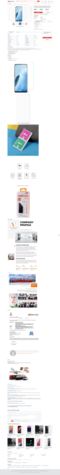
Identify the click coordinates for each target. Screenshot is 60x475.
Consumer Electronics (11, 4)
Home (8, 4)
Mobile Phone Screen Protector (19, 4)
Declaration (36, 472)
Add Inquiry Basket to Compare (20, 26)
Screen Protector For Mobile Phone (45, 465)
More (8, 468)
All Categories (9, 3)
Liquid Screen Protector (25, 462)
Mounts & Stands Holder (43, 454)
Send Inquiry (38, 12)
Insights (45, 470)
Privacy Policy (39, 472)
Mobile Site (43, 470)
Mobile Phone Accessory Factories (17, 465)
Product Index (41, 470)
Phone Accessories (20, 454)
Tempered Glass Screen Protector (25, 4)
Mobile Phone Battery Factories (25, 465)
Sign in (51, 1)
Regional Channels (37, 470)
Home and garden (20, 456)
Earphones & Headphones (21, 455)
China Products (17, 470)
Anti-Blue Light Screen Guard (11, 462)
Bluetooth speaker (32, 455)
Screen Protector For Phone (37, 465)
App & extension (44, 3)
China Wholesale (27, 470)
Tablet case (9, 455)
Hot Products (15, 470)
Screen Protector (15, 4)
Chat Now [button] (48, 12)
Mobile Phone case (9, 454)
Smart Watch (9, 456)
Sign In (34, 29)
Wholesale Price (31, 470)
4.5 (44, 33)
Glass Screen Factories (31, 465)
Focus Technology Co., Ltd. (26, 472)
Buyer (38, 3)
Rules (52, 3)
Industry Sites (34, 470)
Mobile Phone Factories (10, 465)
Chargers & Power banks (32, 454)
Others (30, 456)
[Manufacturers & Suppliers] (11, 1)
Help (41, 3)
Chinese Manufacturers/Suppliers (22, 470)
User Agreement (33, 472)
